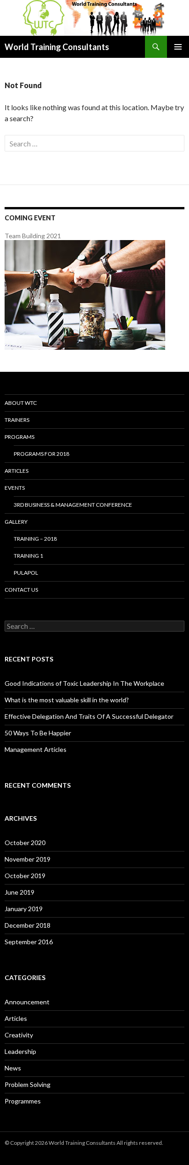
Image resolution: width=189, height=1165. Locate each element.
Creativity (19, 1035)
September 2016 (29, 942)
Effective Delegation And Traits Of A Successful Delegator (89, 716)
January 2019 (24, 909)
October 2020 (25, 842)
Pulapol (26, 572)
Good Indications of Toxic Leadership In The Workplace (84, 683)
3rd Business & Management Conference (73, 504)
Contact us (21, 589)
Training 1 (28, 555)
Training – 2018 (35, 538)
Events (15, 487)
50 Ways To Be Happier (38, 733)
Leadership (20, 1051)
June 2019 (19, 892)
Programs (19, 436)
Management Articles (36, 749)
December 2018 (27, 925)
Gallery (16, 521)
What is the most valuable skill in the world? (67, 700)
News (13, 1068)
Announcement (27, 1002)
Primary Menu (178, 47)
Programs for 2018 (41, 453)
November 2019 (27, 859)
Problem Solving (27, 1084)
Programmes (23, 1101)
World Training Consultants (57, 47)
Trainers (17, 419)
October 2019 (25, 875)
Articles (16, 470)
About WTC (21, 402)
